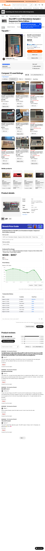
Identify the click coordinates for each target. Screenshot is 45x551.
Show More (24, 214)
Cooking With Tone (10, 58)
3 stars (22, 339)
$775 (33, 305)
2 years (40, 285)
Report (3, 364)
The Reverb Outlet (5, 8)
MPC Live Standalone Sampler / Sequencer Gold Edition (28, 182)
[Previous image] (4, 45)
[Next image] (24, 45)
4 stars (22, 338)
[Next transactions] (42, 319)
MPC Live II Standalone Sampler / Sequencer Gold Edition (6, 182)
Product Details (20, 27)
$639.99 (33, 299)
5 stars (22, 336)
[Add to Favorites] (31, 21)
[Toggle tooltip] (9, 31)
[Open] (41, 237)
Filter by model (5, 234)
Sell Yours (40, 326)
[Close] (40, 24)
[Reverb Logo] (7, 5)
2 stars (22, 341)
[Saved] (39, 5)
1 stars (22, 343)
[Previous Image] (3, 207)
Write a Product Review (8, 341)
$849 (33, 301)
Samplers (33, 210)
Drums (41, 8)
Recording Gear (36, 8)
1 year (36, 285)
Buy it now (35, 51)
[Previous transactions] (39, 319)
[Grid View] (26, 75)
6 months (31, 285)
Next (22, 437)
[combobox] (21, 237)
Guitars (11, 8)
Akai (32, 198)
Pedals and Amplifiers (18, 8)
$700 (33, 307)
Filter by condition (6, 241)
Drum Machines (34, 209)
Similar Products (11, 27)
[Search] (31, 4)
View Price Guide (30, 326)
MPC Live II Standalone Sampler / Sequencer (40, 182)
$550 (33, 303)
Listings (3, 27)
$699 (33, 309)
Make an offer (35, 58)
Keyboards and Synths (27, 8)
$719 (33, 311)
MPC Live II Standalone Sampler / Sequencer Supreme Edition (17, 182)
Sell (35, 4)
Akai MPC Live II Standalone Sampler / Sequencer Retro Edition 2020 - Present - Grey (34, 35)
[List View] (28, 75)
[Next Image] (19, 207)
